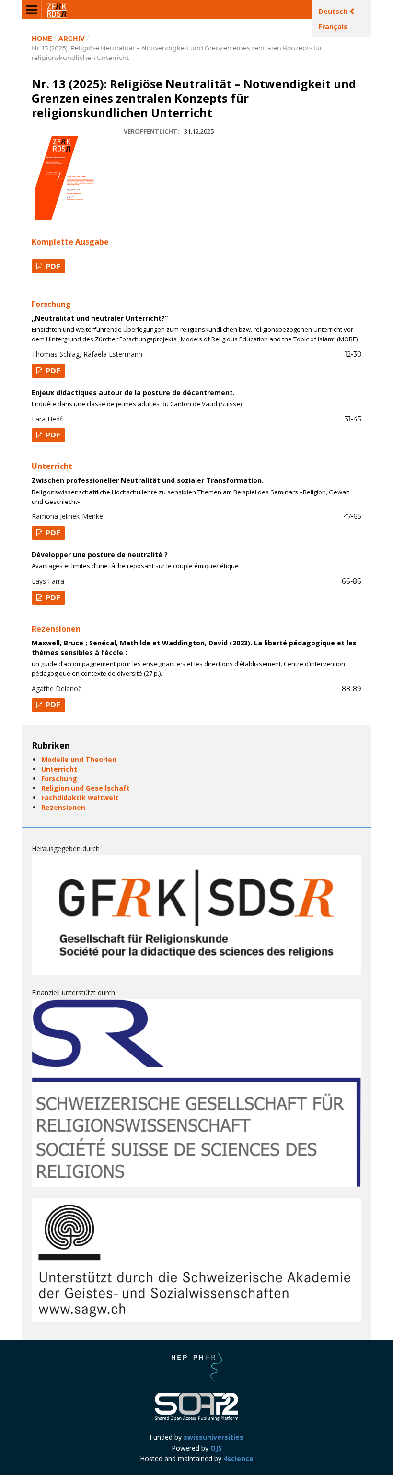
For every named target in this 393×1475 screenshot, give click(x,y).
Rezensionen (63, 807)
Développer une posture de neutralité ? (135, 560)
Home (42, 38)
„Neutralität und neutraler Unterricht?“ (195, 328)
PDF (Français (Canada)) (48, 436)
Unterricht (59, 768)
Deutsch (334, 11)
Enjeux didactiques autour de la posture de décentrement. (137, 398)
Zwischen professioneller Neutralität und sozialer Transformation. (190, 490)
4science (238, 1458)
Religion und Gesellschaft (85, 788)
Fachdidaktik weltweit (79, 797)
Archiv (71, 38)
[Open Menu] (31, 9)
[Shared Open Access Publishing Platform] (196, 1419)
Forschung (59, 778)
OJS (216, 1447)
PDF (52, 266)
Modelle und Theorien (78, 759)
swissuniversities (213, 1436)
